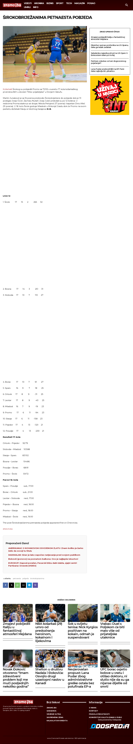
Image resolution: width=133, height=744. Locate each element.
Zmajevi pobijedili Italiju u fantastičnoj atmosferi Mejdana (108, 38)
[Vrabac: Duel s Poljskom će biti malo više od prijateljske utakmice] (115, 613)
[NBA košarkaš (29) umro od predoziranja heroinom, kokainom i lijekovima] (50, 613)
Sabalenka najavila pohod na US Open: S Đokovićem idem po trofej (109, 54)
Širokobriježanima (37, 578)
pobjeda (25, 578)
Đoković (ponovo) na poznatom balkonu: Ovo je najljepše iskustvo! (43, 559)
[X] (11, 585)
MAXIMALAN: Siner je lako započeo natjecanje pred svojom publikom (44, 555)
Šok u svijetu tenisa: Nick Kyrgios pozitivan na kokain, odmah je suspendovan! (83, 630)
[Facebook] (5, 585)
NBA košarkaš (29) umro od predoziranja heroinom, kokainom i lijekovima (48, 632)
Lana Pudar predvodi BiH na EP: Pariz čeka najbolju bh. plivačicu (107, 70)
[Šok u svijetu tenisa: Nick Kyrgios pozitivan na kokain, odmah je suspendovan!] (83, 613)
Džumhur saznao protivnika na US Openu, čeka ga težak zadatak (109, 46)
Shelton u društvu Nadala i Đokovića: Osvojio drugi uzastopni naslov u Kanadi (49, 676)
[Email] (23, 585)
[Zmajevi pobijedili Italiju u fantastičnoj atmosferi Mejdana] (18, 613)
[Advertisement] (44, 153)
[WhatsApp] (17, 585)
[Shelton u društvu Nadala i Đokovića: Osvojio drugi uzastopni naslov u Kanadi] (50, 659)
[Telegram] (29, 585)
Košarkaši (7, 89)
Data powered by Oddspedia (109, 720)
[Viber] (35, 585)
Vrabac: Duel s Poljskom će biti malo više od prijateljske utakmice (112, 630)
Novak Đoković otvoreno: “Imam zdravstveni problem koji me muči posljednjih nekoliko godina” (16, 677)
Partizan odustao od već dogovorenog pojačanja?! (108, 62)
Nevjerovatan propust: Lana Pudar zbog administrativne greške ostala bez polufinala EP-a (81, 677)
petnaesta (17, 578)
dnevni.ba (7, 529)
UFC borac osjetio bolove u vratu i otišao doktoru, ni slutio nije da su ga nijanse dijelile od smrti (114, 677)
